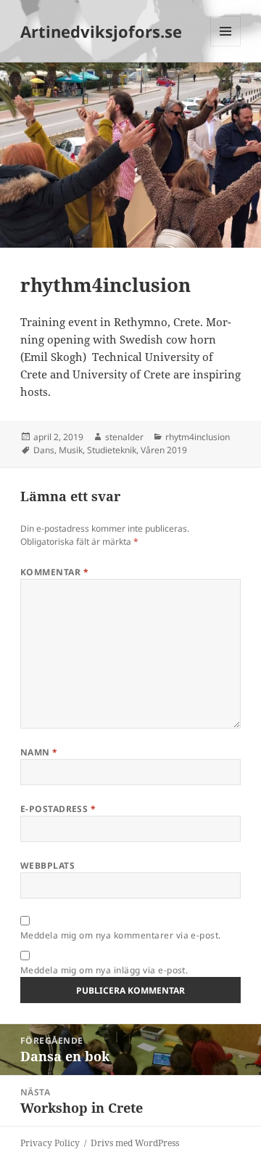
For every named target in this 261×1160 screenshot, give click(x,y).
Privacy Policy (50, 1143)
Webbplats (47, 865)
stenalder (124, 437)
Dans (43, 450)
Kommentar (54, 572)
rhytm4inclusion (197, 437)
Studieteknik (111, 450)
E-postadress (58, 809)
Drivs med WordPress (135, 1143)
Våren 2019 (164, 450)
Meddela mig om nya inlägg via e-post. (104, 970)
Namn (39, 752)
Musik (71, 450)
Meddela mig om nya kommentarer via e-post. (120, 935)
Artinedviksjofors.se (101, 31)
